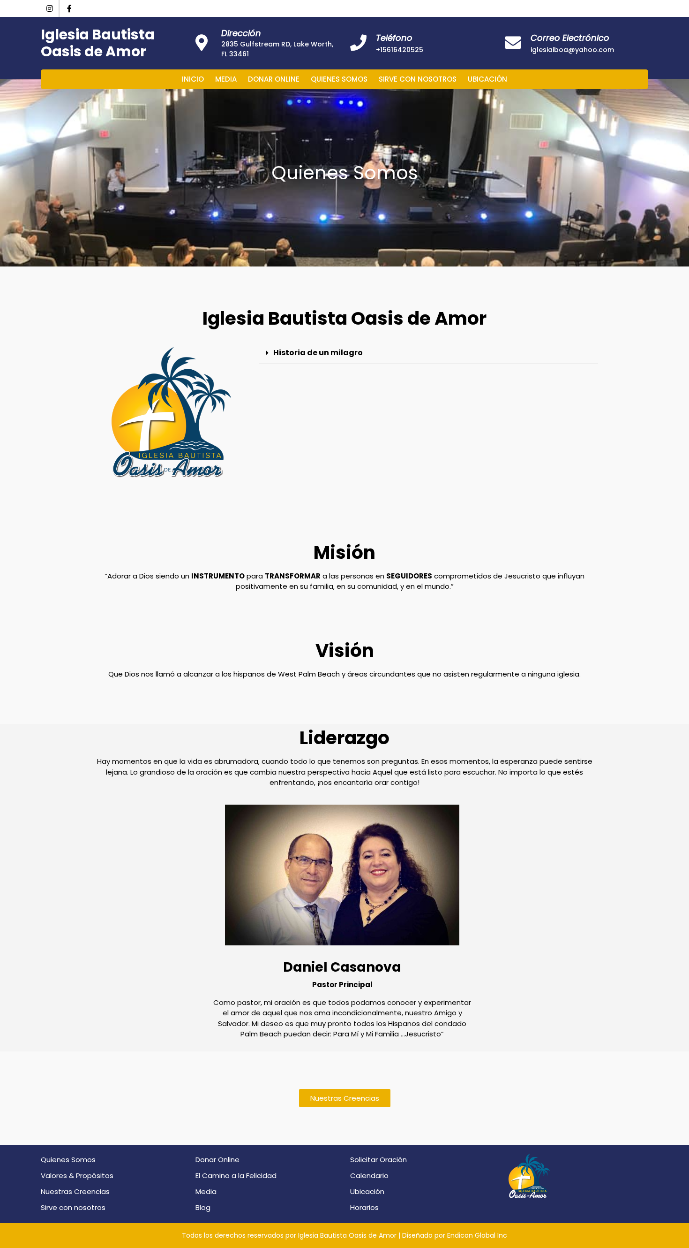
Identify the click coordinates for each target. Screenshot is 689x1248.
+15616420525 (399, 49)
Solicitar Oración (378, 1159)
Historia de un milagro (318, 352)
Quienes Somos (339, 79)
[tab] (428, 353)
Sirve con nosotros (418, 79)
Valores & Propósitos (77, 1175)
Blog (202, 1207)
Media (226, 79)
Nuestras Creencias (75, 1191)
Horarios (364, 1207)
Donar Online (274, 79)
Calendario (369, 1175)
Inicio (193, 79)
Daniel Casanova (342, 967)
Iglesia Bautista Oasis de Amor (98, 42)
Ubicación (487, 79)
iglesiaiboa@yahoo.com (572, 49)
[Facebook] (69, 8)
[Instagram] (50, 8)
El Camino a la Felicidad (236, 1175)
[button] (344, 1098)
